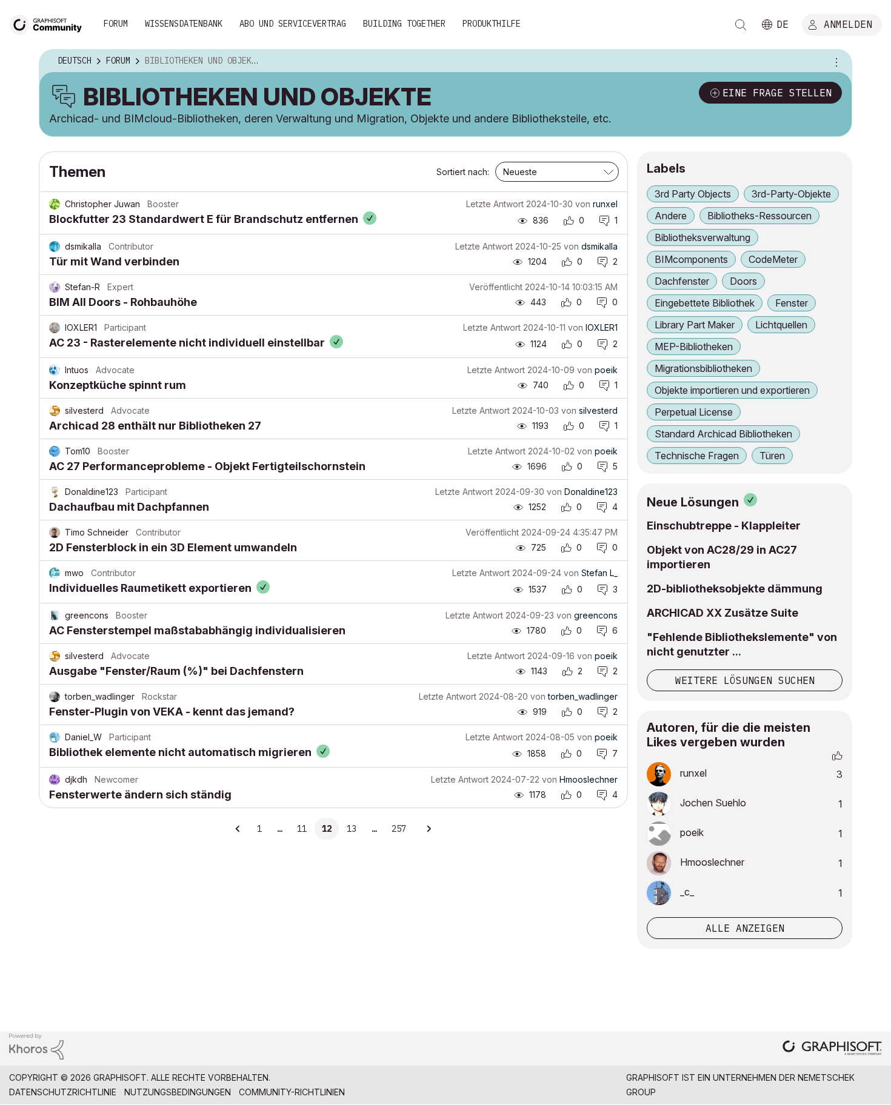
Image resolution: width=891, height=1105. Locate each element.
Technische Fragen (697, 456)
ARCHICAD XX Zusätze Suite (722, 612)
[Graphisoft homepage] (832, 1049)
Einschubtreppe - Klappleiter (724, 525)
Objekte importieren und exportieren (732, 390)
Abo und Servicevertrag (292, 23)
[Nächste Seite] (428, 829)
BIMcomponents (691, 259)
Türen (772, 456)
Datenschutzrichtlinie (62, 1092)
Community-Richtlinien (292, 1092)
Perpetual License (694, 412)
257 (399, 828)
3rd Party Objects (693, 194)
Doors (743, 281)
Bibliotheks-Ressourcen (759, 216)
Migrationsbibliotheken (703, 368)
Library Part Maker (695, 325)
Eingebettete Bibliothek (705, 303)
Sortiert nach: (462, 172)
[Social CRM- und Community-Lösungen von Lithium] (36, 1046)
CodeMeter (773, 259)
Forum (116, 23)
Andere (671, 216)
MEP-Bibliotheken (694, 346)
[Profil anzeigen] (54, 204)
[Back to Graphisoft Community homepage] (49, 23)
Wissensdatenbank (183, 23)
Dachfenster (682, 281)
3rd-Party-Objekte (791, 194)
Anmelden (848, 24)
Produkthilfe (491, 23)
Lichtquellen (781, 325)
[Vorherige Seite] (238, 829)
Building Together (404, 23)
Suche (741, 25)
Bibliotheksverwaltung (702, 237)
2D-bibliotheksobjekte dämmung (735, 588)
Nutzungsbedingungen (177, 1092)
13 (351, 828)
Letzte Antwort (495, 204)
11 (302, 828)
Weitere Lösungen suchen (745, 680)
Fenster (791, 303)
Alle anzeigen (745, 928)
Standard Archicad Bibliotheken (723, 434)
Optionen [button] (835, 61)
